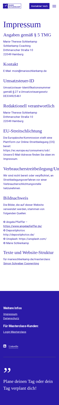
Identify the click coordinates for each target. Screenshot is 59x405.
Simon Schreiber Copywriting (21, 263)
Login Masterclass (14, 331)
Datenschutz (11, 318)
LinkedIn (13, 346)
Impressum (10, 314)
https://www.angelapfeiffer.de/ (22, 226)
